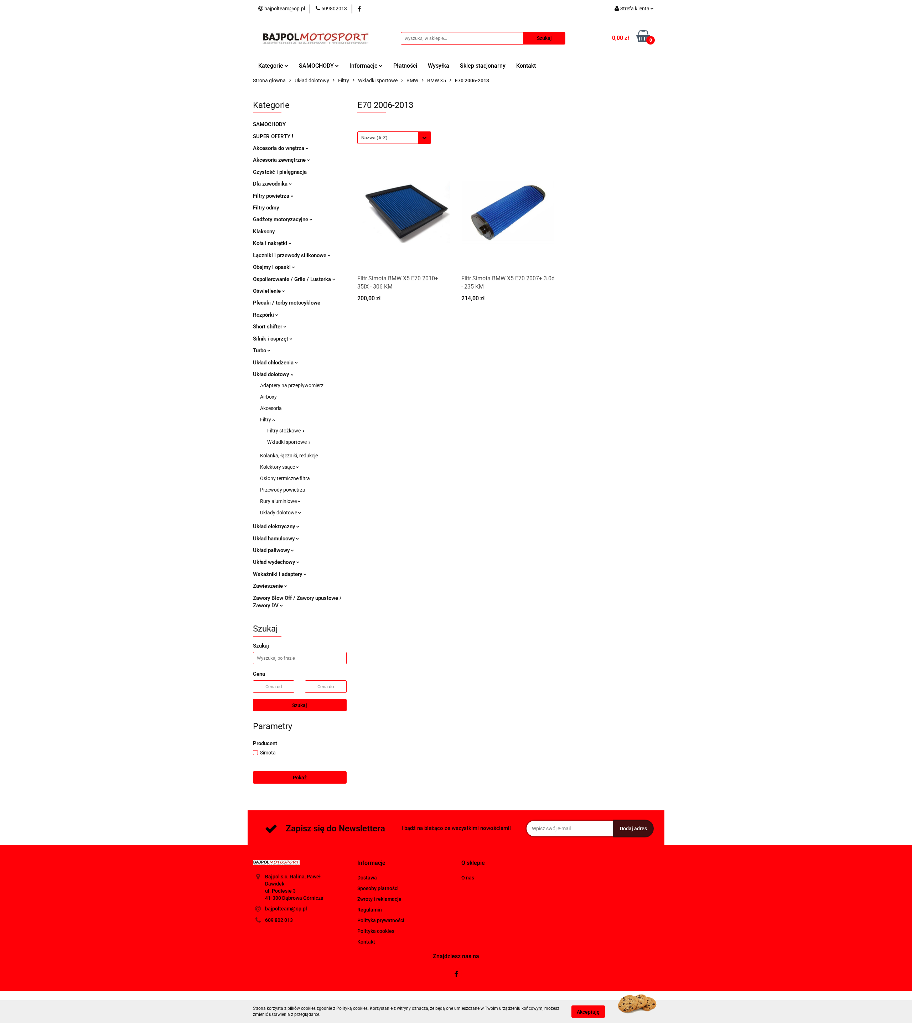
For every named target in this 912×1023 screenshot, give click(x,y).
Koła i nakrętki (271, 243)
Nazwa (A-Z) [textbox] (374, 137)
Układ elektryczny (274, 526)
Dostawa (367, 878)
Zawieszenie (268, 586)
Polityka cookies (375, 931)
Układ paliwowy (272, 550)
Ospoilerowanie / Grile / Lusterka (292, 279)
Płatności (405, 65)
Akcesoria (271, 408)
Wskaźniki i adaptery (278, 574)
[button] (371, 863)
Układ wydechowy (274, 562)
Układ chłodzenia (274, 362)
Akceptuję (588, 1011)
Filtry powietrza (272, 196)
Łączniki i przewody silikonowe (290, 255)
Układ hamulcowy (274, 538)
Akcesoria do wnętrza (279, 148)
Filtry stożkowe (284, 430)
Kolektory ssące (278, 467)
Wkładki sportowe (287, 442)
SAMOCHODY (317, 65)
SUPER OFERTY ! (273, 136)
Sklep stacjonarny (483, 65)
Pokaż (300, 777)
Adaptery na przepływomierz (291, 385)
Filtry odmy (266, 207)
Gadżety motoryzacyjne (281, 219)
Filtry (266, 419)
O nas (467, 878)
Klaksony (264, 231)
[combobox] (394, 137)
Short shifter (268, 326)
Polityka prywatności (380, 920)
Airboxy (268, 397)
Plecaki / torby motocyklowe (286, 303)
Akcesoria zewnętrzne (280, 160)
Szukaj (299, 705)
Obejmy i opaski (272, 267)
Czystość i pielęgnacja (280, 172)
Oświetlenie (267, 291)
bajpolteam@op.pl (286, 909)
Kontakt (526, 65)
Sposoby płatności (378, 888)
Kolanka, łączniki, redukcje (289, 455)
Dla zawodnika (271, 184)
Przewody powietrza (282, 490)
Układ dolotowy (271, 374)
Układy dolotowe (279, 512)
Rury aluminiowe (279, 501)
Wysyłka (438, 65)
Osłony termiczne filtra (285, 478)
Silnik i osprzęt (271, 339)
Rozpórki (264, 315)
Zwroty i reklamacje (379, 899)
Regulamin (369, 910)
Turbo (260, 350)
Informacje (364, 65)
